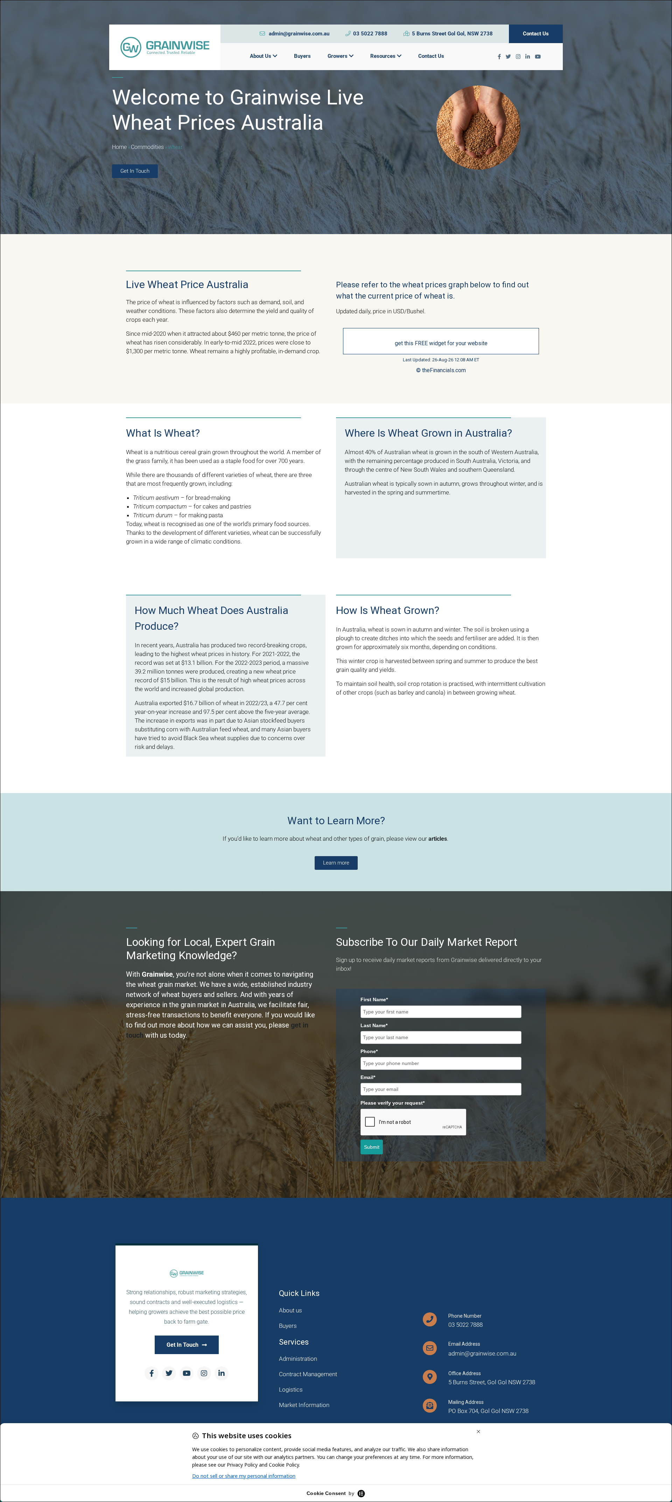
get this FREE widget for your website (441, 343)
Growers (338, 56)
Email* (367, 1077)
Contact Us (536, 33)
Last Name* (373, 1025)
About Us (261, 56)
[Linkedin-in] (222, 1373)
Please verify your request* (392, 1103)
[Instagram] (204, 1373)
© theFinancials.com (441, 370)
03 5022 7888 (370, 33)
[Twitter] (169, 1373)
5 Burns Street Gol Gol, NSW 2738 (452, 33)
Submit (371, 1147)
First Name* (374, 999)
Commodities (147, 147)
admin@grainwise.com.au (298, 33)
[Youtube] (187, 1373)
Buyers (302, 56)
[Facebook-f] (152, 1373)
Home (119, 147)
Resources (383, 56)
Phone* (369, 1051)
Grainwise (157, 974)
